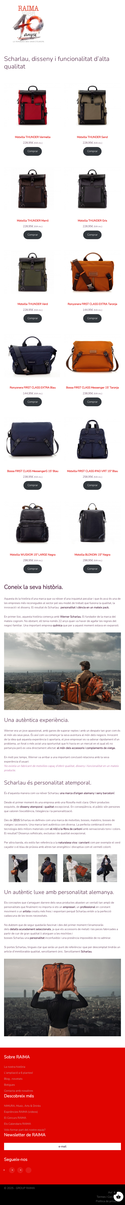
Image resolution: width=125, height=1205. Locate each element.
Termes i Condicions (109, 1197)
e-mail (62, 1146)
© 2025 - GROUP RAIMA (19, 1188)
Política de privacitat (108, 1201)
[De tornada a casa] (28, 24)
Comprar (33, 151)
